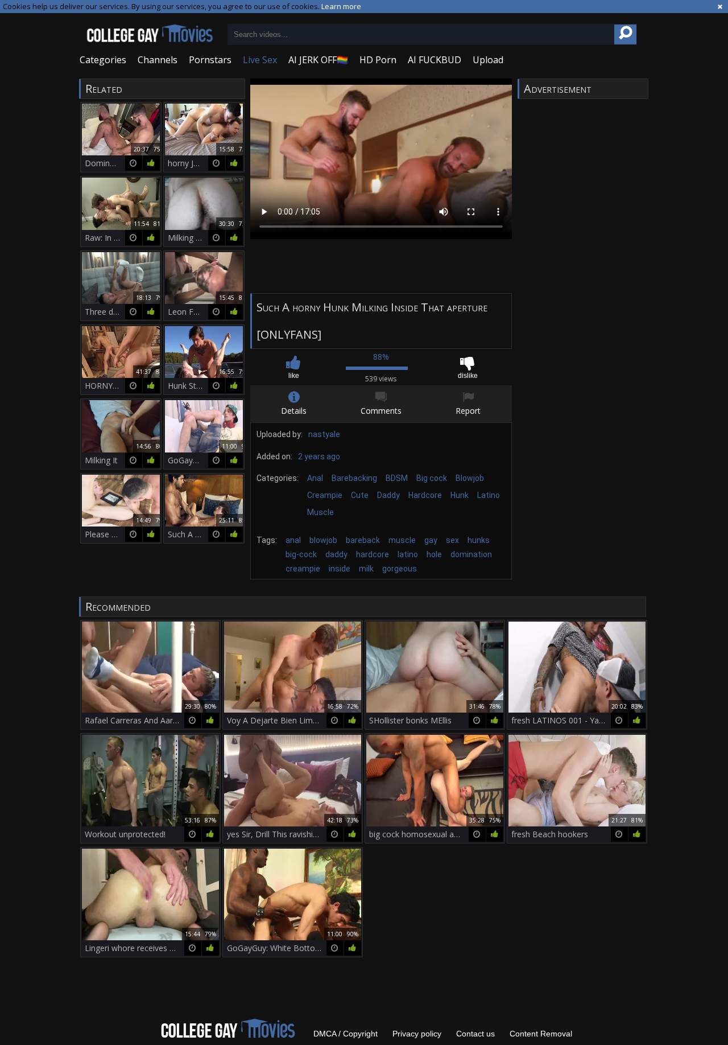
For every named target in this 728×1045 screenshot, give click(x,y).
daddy (336, 554)
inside (339, 568)
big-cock (301, 554)
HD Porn (377, 60)
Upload (488, 60)
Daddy (388, 495)
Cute (360, 495)
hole (434, 554)
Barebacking (354, 478)
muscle (402, 540)
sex (452, 540)
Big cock (431, 478)
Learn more (341, 6)
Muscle (320, 512)
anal (293, 540)
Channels (157, 60)
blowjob (323, 540)
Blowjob (470, 478)
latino (408, 554)
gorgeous (399, 568)
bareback (363, 540)
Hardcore (425, 495)
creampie (303, 568)
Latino (488, 495)
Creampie (324, 495)
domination (471, 554)
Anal (315, 478)
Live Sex (260, 60)
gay (430, 540)
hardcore (372, 554)
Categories (103, 60)
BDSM (397, 478)
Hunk (459, 495)
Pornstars (210, 60)
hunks (479, 540)
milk (366, 568)
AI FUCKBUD (434, 60)
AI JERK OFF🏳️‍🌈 (318, 60)
